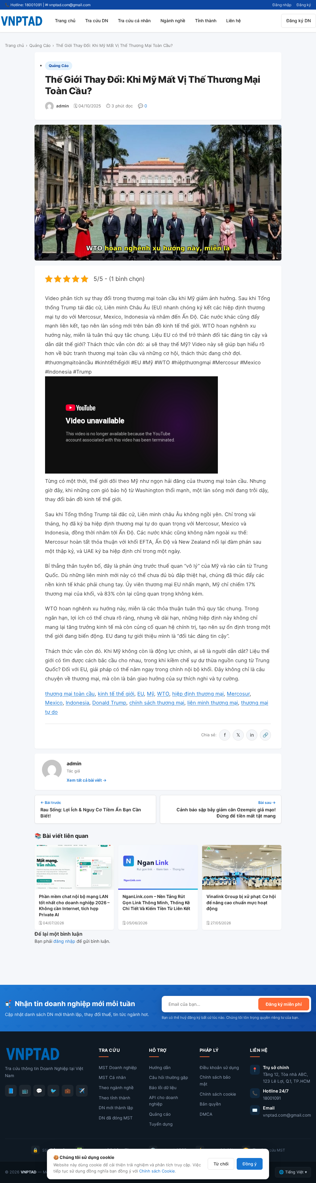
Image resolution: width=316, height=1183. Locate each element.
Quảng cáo (160, 1114)
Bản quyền (210, 1103)
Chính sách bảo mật (215, 1080)
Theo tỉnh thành (114, 1097)
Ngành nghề (172, 20)
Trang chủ (65, 20)
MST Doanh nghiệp (118, 1067)
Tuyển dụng (161, 1124)
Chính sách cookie (218, 1094)
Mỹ (150, 694)
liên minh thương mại (212, 703)
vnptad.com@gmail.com (287, 1115)
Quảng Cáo (40, 45)
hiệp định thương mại (198, 694)
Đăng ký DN (298, 20)
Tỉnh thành (205, 20)
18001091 (272, 1098)
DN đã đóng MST (116, 1117)
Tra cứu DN (96, 20)
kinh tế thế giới (116, 694)
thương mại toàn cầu (70, 694)
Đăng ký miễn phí (284, 1004)
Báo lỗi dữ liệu (163, 1087)
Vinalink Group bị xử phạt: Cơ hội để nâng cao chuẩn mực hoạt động (241, 902)
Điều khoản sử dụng (219, 1067)
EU (140, 694)
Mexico (54, 703)
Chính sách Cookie (157, 1170)
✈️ (82, 1091)
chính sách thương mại (156, 703)
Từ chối (221, 1163)
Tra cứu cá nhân (134, 20)
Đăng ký (304, 4)
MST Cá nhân (112, 1077)
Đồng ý (250, 1163)
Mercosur (238, 694)
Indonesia (77, 703)
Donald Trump (109, 703)
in (252, 735)
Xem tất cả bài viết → (86, 780)
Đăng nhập (281, 4)
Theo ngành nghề (116, 1087)
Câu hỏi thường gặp (168, 1077)
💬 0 (142, 105)
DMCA (206, 1114)
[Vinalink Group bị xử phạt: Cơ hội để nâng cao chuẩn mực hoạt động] (241, 867)
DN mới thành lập (116, 1107)
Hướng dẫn (160, 1067)
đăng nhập (64, 941)
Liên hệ (233, 20)
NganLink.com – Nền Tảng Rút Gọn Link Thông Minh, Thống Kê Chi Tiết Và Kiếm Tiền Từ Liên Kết (156, 902)
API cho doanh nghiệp (163, 1101)
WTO (163, 694)
